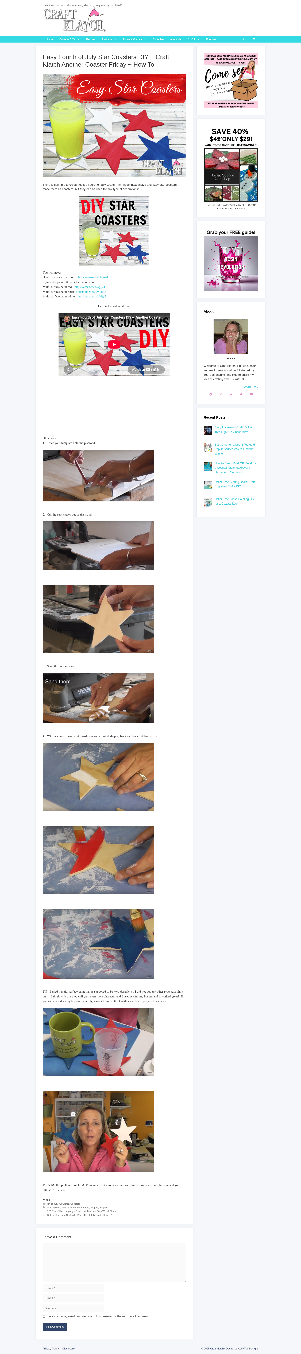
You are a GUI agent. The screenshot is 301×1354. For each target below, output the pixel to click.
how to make (69, 1207)
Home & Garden (132, 39)
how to (56, 1207)
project (94, 1207)
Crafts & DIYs (67, 39)
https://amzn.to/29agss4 (93, 277)
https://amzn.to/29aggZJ (90, 287)
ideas (86, 1207)
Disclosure (68, 1348)
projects (103, 1207)
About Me (175, 39)
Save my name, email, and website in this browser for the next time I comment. (98, 1316)
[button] (253, 39)
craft (49, 1207)
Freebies (211, 39)
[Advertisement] (106, 408)
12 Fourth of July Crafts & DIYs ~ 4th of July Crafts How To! (79, 1215)
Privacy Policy (51, 1348)
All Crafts (64, 1203)
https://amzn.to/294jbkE (91, 291)
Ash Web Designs (248, 1348)
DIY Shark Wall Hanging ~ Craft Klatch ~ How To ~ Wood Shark (81, 1211)
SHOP (191, 39)
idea (79, 1207)
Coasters (75, 1203)
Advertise (158, 39)
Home (49, 39)
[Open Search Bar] (244, 39)
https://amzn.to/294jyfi (92, 296)
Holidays (107, 39)
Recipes (91, 39)
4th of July (52, 1203)
